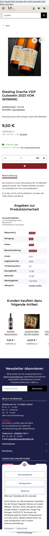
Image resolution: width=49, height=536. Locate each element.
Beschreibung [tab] (9, 175)
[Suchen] (44, 15)
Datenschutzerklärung (13, 376)
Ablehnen (25, 491)
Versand (23, 134)
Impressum (9, 528)
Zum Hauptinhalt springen (12, 1)
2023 (31, 239)
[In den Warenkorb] (4, 32)
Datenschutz (21, 528)
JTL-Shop (29, 533)
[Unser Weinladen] (11, 8)
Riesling (32, 233)
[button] (33, 8)
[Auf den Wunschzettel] (41, 40)
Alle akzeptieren (25, 474)
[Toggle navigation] (3, 7)
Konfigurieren (25, 483)
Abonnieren (37, 388)
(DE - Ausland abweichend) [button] (30, 147)
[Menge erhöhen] (44, 158)
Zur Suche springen (33, 1)
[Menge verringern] (5, 158)
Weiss (31, 245)
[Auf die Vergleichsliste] (35, 40)
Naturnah (33, 251)
